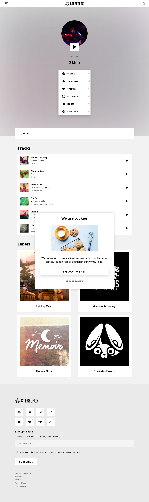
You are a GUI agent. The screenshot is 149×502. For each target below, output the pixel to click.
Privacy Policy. (95, 261)
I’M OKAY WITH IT (74, 271)
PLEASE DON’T (74, 281)
